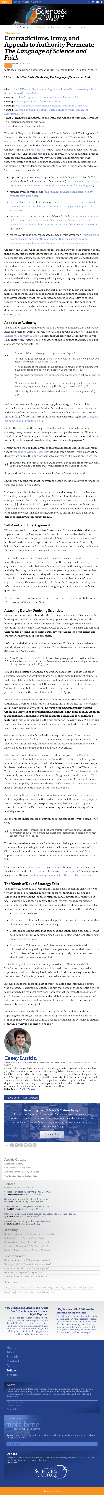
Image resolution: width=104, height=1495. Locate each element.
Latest (70, 27)
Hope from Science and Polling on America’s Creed (27, 1260)
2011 (7, 1292)
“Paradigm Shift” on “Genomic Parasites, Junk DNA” (27, 1264)
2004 (52, 1292)
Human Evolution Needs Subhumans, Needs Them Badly (29, 1234)
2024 (15, 1287)
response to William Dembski (29, 451)
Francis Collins (13, 1097)
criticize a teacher (81, 500)
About (17, 2)
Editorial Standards (14, 1402)
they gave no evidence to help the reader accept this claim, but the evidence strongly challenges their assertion (53, 206)
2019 (50, 1287)
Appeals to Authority (13, 1163)
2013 (86, 1287)
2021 (37, 1287)
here (41, 125)
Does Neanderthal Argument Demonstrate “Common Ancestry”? (52, 105)
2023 (23, 1287)
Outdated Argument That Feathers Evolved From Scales (46, 97)
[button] (8, 65)
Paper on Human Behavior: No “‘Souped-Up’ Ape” (26, 1268)
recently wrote (39, 149)
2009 (19, 1292)
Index (84, 27)
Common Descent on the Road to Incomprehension (27, 1242)
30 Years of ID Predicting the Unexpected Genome (27, 1192)
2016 (68, 1287)
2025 (7, 1287)
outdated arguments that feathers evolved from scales (62, 875)
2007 (32, 1292)
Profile (23, 1089)
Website (31, 1089)
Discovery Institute (52, 1491)
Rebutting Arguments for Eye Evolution (37, 101)
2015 (74, 1287)
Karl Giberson (30, 1097)
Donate (25, 2)
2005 (45, 1292)
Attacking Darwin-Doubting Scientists (21, 1171)
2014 (80, 1287)
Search (12, 1356)
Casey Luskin (20, 1057)
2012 (92, 1287)
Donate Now (52, 1134)
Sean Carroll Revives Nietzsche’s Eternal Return (25, 1276)
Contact (12, 1361)
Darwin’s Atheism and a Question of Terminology (26, 1199)
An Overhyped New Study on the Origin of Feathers (27, 1221)
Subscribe (36, 2)
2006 (39, 1292)
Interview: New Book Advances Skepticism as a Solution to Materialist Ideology (40, 1214)
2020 (43, 1287)
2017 (62, 1287)
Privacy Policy (12, 1409)
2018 (56, 1287)
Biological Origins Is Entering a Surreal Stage (24, 1238)
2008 (25, 1292)
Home (11, 1347)
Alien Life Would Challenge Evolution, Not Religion (27, 1206)
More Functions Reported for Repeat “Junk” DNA (26, 1272)
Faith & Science (14, 32)
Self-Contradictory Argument (17, 1167)
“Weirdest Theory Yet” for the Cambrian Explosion (27, 1250)
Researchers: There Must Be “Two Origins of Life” (26, 1246)
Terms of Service (13, 1405)
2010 (13, 1292)
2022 (31, 1287)
